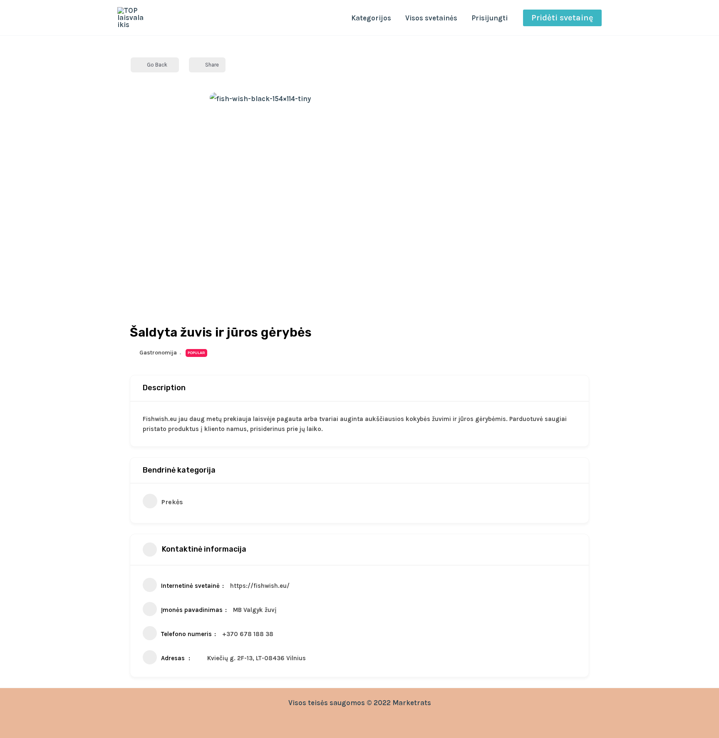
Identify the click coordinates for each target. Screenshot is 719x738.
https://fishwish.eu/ (260, 585)
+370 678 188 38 (247, 634)
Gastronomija (158, 352)
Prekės (172, 502)
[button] (562, 18)
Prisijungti (489, 18)
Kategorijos (371, 18)
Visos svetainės (431, 18)
